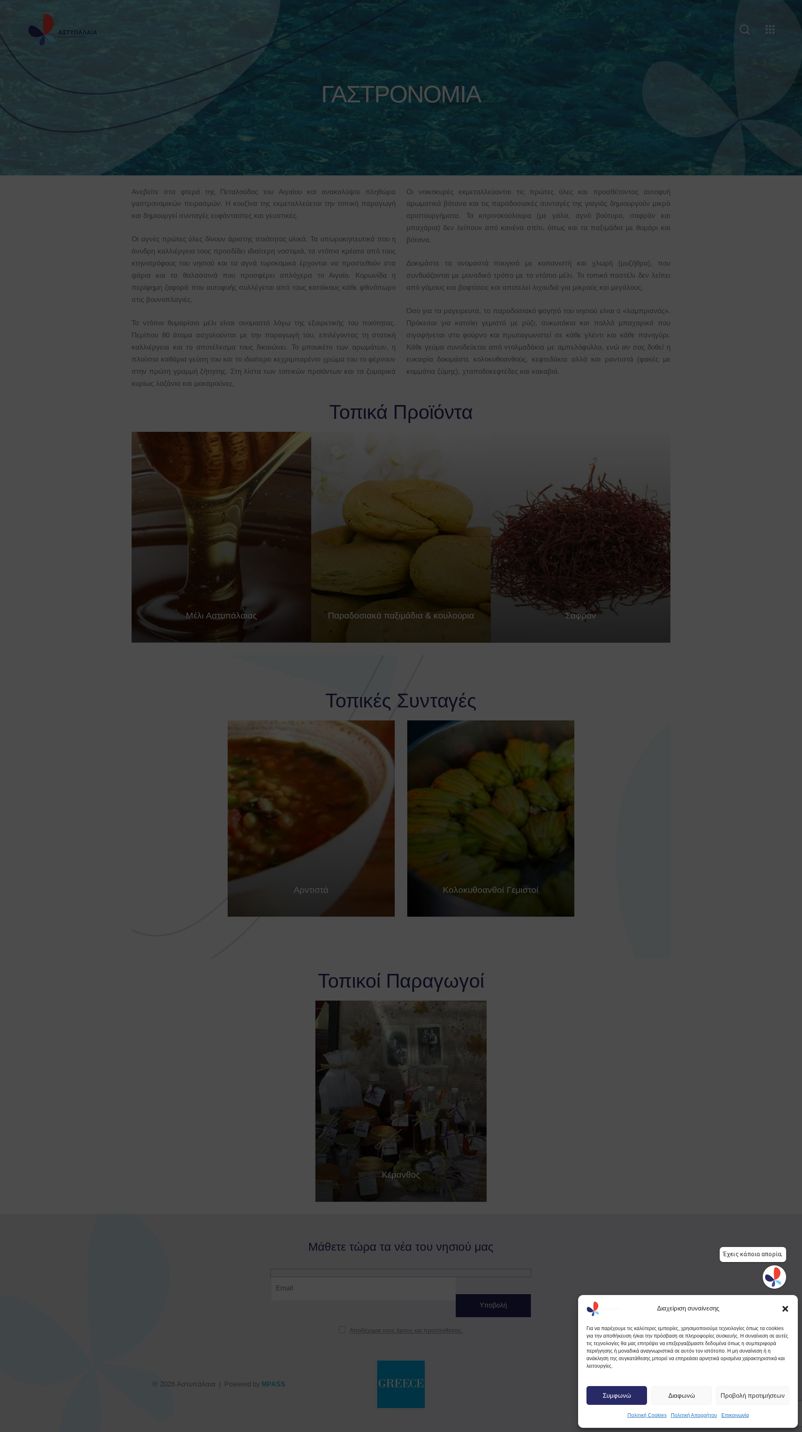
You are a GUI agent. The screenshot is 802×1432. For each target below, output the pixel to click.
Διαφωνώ (681, 1395)
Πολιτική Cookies (647, 1415)
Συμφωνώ (617, 1395)
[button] (785, 1309)
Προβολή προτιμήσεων (753, 1395)
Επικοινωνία (735, 1415)
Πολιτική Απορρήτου (694, 1415)
